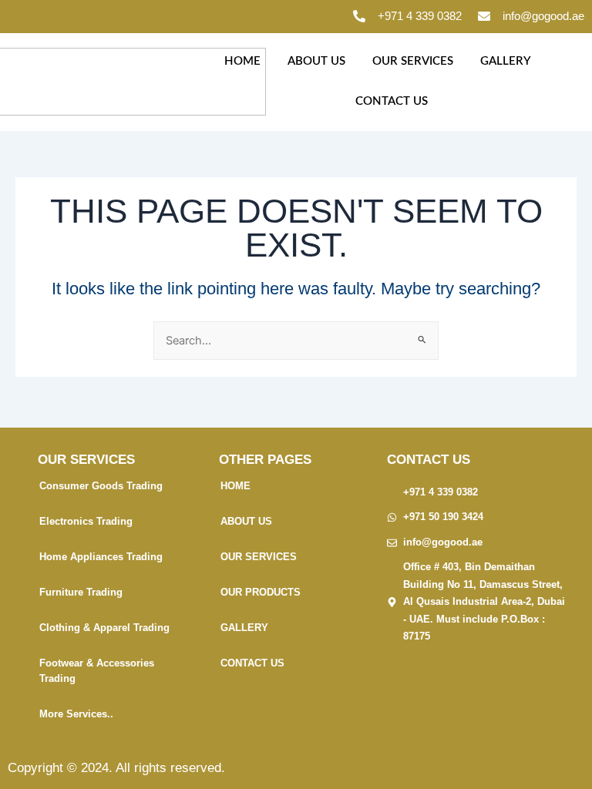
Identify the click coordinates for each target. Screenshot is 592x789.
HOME (242, 61)
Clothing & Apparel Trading (104, 627)
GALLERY (505, 61)
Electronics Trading (86, 521)
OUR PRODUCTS (260, 592)
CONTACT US (391, 101)
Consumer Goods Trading (101, 486)
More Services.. (76, 714)
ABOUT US (316, 61)
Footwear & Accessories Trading (96, 670)
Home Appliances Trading (101, 556)
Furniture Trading (81, 592)
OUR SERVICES (412, 61)
